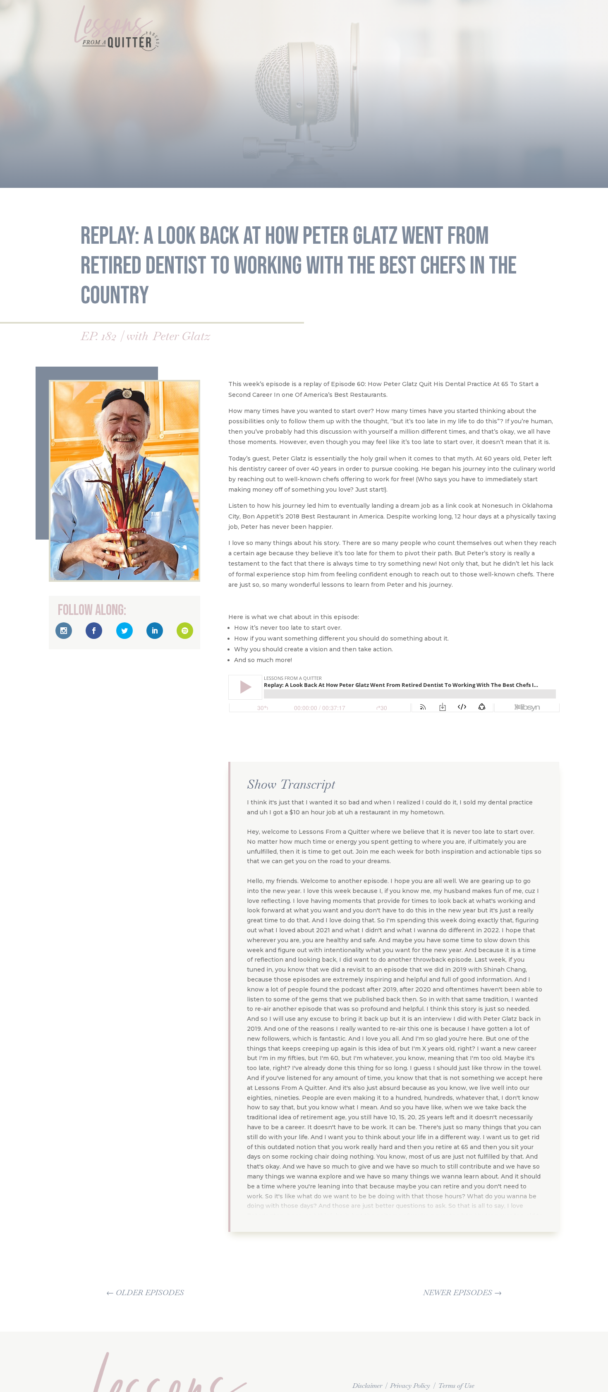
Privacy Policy (410, 1385)
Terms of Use (456, 1385)
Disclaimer (367, 1385)
